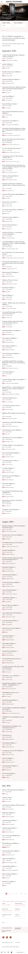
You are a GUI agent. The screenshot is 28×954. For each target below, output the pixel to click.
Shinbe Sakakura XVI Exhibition (10, 272)
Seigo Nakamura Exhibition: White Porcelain (13, 805)
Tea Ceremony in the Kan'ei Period (10, 405)
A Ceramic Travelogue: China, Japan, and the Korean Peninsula (13, 667)
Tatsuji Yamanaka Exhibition (9, 820)
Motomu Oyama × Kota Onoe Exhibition (12, 535)
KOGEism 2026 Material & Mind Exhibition (13, 194)
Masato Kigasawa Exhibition (9, 338)
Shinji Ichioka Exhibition (8, 813)
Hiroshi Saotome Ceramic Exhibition (11, 628)
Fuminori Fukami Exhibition (9, 828)
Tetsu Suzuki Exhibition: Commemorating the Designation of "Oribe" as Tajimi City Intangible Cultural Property (13, 243)
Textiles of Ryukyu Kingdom (9, 590)
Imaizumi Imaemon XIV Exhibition (10, 476)
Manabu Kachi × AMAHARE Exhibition (12, 422)
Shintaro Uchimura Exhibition (9, 874)
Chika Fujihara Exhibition (8, 643)
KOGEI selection (6, 735)
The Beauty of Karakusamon (9, 398)
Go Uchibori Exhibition (8, 468)
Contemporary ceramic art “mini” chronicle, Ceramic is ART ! (12, 156)
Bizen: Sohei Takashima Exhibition (10, 453)
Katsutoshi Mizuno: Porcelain (9, 104)
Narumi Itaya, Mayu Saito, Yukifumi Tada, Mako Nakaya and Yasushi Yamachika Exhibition (14, 87)
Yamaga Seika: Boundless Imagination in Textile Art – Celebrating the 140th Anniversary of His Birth (13, 130)
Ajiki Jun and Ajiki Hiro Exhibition (10, 79)
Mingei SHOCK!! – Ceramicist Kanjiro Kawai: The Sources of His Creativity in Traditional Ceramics (13, 388)
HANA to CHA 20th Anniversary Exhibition (13, 790)
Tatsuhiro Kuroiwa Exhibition (9, 651)
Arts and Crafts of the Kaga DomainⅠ (11, 148)
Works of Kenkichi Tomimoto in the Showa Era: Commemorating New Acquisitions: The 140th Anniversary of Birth (13, 166)
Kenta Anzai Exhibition (8, 96)
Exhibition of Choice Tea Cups (9, 280)
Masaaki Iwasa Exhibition (8, 881)
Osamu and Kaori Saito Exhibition (10, 851)
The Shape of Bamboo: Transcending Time (12, 445)
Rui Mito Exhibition (7, 64)
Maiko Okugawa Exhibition (9, 346)
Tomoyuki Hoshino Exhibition (9, 766)
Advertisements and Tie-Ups (7, 942)
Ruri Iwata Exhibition (7, 758)
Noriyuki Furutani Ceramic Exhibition (11, 430)
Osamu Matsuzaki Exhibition (9, 575)
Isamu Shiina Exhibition (8, 636)
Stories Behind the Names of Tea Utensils (12, 542)
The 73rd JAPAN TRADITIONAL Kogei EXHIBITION (12, 491)
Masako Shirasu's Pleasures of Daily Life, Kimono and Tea (12, 501)
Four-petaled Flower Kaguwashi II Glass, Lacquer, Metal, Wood (12, 312)
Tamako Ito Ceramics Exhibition (10, 217)
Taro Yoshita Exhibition (8, 372)
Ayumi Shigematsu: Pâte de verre (10, 692)
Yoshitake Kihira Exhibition (9, 866)
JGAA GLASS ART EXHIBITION (10, 835)
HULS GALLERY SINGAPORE (18, 928)
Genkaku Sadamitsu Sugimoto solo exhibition (13, 379)
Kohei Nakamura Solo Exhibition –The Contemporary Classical (11, 726)
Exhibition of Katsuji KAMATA (10, 176)
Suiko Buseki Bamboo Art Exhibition (11, 330)
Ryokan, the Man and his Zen (9, 225)
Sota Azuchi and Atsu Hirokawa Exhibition (12, 209)
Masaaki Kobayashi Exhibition (9, 700)
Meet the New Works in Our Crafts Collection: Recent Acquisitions (13, 139)
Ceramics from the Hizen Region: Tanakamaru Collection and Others (13, 55)
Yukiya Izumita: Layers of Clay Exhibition (12, 437)
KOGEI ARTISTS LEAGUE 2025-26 (11, 659)
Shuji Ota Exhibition (7, 295)
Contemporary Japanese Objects (10, 460)
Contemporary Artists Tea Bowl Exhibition (12, 750)
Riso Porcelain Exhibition (8, 773)
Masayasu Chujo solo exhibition (10, 605)
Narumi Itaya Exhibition (8, 483)
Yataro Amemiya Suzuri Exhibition (10, 353)
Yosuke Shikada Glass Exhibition (10, 843)
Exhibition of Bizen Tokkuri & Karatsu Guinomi (13, 413)
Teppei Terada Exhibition (8, 858)
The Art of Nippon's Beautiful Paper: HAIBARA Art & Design (14, 708)
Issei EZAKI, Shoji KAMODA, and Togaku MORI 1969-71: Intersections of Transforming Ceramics (13, 362)
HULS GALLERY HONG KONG (6, 931)
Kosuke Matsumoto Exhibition (9, 620)
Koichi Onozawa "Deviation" (9, 202)
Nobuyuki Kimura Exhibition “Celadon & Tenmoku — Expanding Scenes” (12, 684)
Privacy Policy (17, 942)
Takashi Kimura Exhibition (8, 597)
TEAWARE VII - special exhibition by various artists (13, 717)
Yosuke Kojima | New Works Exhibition (11, 613)
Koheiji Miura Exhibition (8, 567)
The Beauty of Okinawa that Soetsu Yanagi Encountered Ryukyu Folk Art (12, 322)
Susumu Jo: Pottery (7, 797)
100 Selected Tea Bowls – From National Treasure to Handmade (12, 233)
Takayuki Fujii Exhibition (8, 550)
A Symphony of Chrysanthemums (10, 509)
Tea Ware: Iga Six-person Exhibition (11, 582)
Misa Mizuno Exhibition (8, 287)
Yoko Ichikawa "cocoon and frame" (10, 675)
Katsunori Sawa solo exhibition (9, 121)
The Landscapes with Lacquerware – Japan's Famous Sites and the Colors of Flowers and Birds (13, 263)
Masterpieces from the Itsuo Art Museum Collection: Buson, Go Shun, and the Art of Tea (13, 184)
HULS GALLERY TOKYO (6, 928)
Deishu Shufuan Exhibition (8, 743)
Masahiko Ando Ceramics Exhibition (11, 72)
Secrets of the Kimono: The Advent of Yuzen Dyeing (13, 253)
